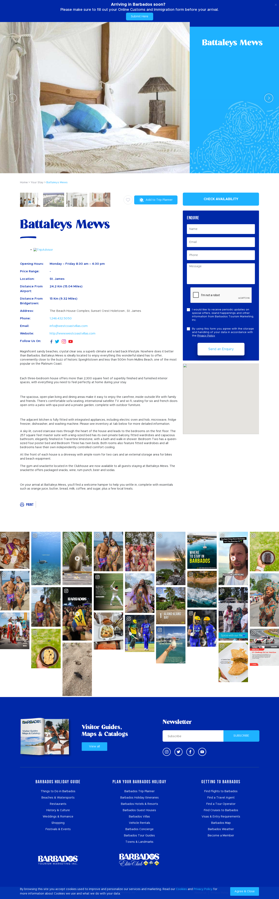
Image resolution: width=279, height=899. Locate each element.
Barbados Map (221, 823)
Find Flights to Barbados (221, 791)
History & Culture (58, 810)
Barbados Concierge (139, 829)
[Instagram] (64, 341)
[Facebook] (51, 341)
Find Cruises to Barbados (221, 810)
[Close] (275, 4)
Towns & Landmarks (139, 842)
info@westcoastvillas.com (69, 326)
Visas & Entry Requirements (221, 816)
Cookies (181, 889)
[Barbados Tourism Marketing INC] (58, 860)
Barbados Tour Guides (139, 835)
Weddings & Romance (58, 816)
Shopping (58, 823)
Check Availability (221, 199)
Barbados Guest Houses (139, 810)
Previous (11, 98)
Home (24, 182)
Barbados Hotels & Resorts (139, 804)
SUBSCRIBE (241, 735)
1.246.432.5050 (61, 318)
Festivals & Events (58, 829)
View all (94, 746)
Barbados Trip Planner (139, 791)
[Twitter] (57, 341)
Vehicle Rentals (139, 823)
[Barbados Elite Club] (139, 860)
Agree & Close (244, 891)
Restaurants (58, 804)
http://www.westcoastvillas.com (72, 333)
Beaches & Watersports (58, 797)
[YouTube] (70, 341)
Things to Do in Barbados (58, 791)
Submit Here (139, 16)
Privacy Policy (206, 335)
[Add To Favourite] (128, 199)
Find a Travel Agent (221, 797)
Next (268, 98)
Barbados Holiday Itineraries (139, 797)
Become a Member (221, 835)
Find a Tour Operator (220, 804)
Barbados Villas (139, 816)
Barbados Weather (221, 829)
